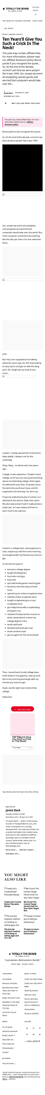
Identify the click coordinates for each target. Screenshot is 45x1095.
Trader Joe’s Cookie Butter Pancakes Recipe (12, 904)
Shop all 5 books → (9, 1063)
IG (27, 1028)
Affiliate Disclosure (24, 1090)
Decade (9, 792)
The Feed (35, 7)
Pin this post (22, 709)
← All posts (7, 28)
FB (33, 1034)
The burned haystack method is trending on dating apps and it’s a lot (12, 933)
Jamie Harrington (18, 792)
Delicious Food (30, 995)
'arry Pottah (6, 979)
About (35, 10)
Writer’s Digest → (28, 850)
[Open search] (35, 14)
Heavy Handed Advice (12, 34)
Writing (35, 792)
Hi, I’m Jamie (7, 1027)
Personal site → (13, 854)
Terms (14, 1089)
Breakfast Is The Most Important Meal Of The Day (11, 1005)
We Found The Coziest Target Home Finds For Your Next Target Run (31, 906)
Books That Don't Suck (11, 998)
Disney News (29, 1009)
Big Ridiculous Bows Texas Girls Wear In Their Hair (10, 990)
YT (27, 1034)
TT (33, 1028)
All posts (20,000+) (31, 1013)
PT (40, 1028)
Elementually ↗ (8, 1048)
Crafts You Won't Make (33, 979)
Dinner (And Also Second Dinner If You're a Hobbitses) (32, 1002)
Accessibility (37, 1089)
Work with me (7, 1039)
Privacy (5, 1089)
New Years (28, 792)
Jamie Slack (13, 810)
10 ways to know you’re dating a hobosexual (31, 931)
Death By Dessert (31, 990)
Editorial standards (10, 1031)
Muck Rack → (12, 850)
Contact (5, 1052)
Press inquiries (8, 1044)
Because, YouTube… (10, 983)
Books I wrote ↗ (8, 1035)
